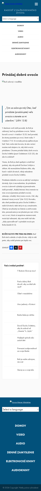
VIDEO (20, 31)
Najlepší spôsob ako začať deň (25, 339)
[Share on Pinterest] (20, 248)
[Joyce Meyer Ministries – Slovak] (12, 4)
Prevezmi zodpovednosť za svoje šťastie (27, 349)
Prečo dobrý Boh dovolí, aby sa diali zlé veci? (26, 284)
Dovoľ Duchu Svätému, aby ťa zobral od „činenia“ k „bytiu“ (26, 328)
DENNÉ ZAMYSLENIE (20, 42)
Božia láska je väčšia (25, 315)
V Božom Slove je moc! (26, 270)
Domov (20, 25)
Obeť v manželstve (24, 293)
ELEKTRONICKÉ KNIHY (20, 48)
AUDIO (20, 37)
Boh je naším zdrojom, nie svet (26, 360)
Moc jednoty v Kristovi (26, 304)
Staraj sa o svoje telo (25, 369)
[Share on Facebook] (11, 248)
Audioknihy (20, 54)
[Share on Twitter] (16, 248)
